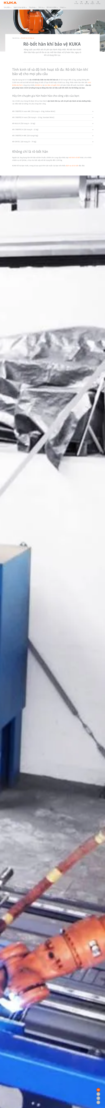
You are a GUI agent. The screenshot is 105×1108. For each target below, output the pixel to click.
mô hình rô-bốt (74, 158)
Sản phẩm (7, 7)
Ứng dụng (32, 7)
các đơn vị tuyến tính (52, 85)
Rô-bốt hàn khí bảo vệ (27, 38)
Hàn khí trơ (15, 38)
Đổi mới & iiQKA (51, 7)
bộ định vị (38, 85)
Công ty (62, 7)
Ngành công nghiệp (19, 7)
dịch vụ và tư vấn (72, 166)
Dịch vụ (41, 7)
